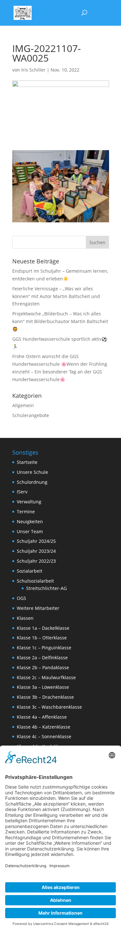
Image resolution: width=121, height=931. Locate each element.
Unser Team (30, 531)
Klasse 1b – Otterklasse (42, 638)
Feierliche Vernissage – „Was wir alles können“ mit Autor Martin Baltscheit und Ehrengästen (56, 296)
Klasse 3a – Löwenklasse (43, 687)
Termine (26, 511)
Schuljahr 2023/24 (36, 551)
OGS (21, 598)
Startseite (27, 462)
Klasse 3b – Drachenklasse (45, 697)
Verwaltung (29, 502)
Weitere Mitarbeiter (38, 608)
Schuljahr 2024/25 (36, 541)
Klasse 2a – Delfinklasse (42, 657)
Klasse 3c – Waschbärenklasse (49, 707)
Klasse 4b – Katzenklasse (43, 727)
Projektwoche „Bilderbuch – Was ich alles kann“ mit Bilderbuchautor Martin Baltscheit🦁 (60, 321)
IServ (22, 492)
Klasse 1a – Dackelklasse (43, 628)
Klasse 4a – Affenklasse (42, 717)
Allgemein (23, 405)
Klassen (25, 618)
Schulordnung (32, 482)
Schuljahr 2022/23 (36, 561)
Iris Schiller (33, 70)
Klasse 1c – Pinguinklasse (44, 648)
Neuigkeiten (30, 521)
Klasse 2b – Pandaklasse (43, 667)
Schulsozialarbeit (35, 581)
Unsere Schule (32, 472)
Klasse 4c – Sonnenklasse (44, 736)
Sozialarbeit (29, 571)
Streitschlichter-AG (46, 588)
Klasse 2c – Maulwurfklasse (46, 677)
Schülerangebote (30, 415)
